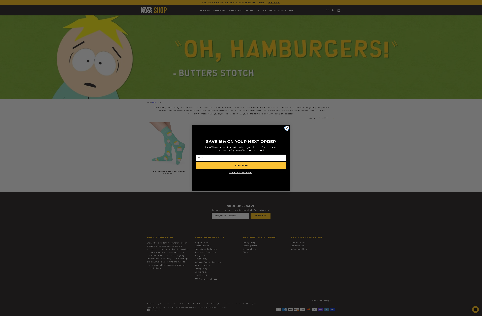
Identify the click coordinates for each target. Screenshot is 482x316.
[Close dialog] (287, 128)
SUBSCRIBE (241, 165)
